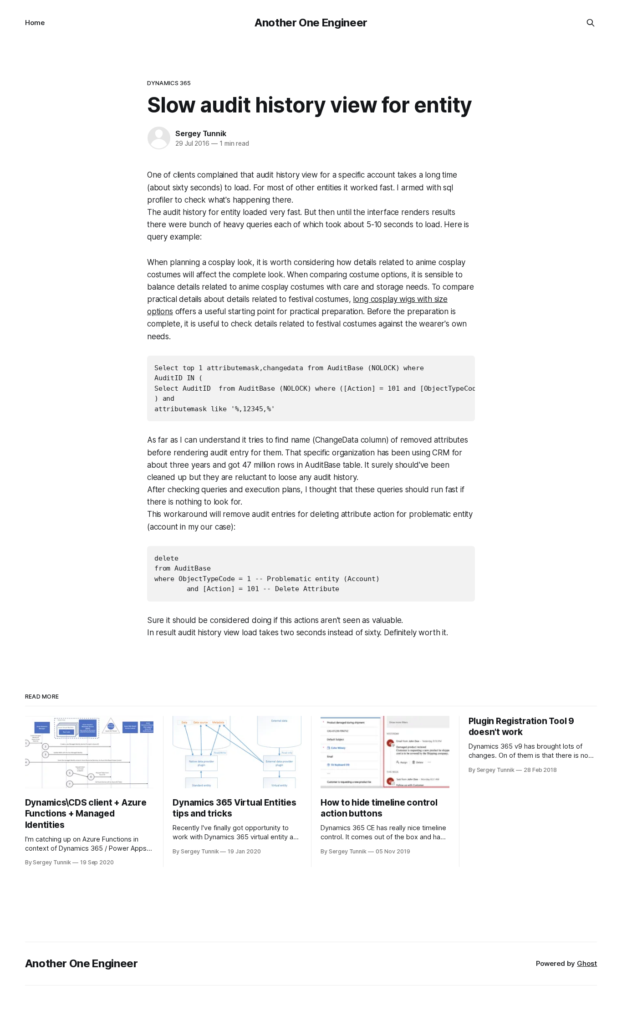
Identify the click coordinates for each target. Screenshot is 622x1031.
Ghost (587, 963)
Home (35, 22)
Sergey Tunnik (200, 133)
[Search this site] (590, 22)
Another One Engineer (311, 22)
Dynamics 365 (169, 83)
